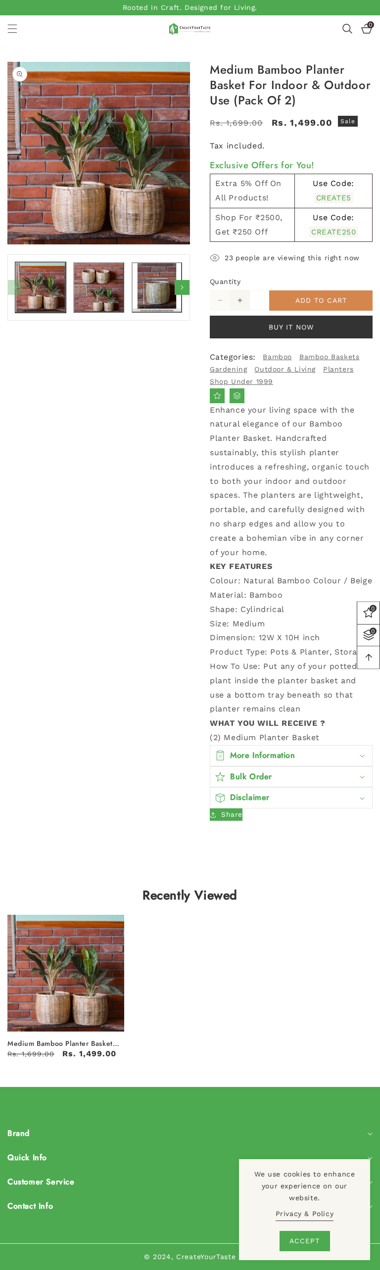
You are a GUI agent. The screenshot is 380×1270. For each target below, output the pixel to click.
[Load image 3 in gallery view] (157, 287)
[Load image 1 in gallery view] (40, 287)
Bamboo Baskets (329, 357)
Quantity (225, 281)
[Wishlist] (217, 395)
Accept (304, 1241)
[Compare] (237, 395)
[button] (18, 29)
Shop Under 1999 (241, 381)
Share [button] (231, 814)
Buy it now (291, 327)
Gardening (228, 369)
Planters (338, 369)
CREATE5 (333, 197)
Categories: (232, 357)
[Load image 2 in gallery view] (98, 287)
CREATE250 (333, 232)
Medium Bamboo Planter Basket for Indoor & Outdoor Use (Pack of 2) (61, 1043)
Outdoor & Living (285, 369)
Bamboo (277, 357)
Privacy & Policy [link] (305, 1214)
